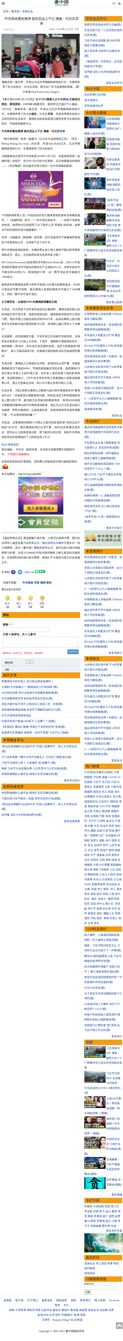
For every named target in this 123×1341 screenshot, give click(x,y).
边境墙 (94, 816)
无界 (111, 1310)
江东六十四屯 (107, 874)
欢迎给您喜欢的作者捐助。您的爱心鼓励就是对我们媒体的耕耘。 (41, 461)
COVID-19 (114, 777)
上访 (112, 869)
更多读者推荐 (72, 821)
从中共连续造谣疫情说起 (16, 715)
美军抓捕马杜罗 (93, 105)
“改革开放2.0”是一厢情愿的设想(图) (114, 205)
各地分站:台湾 (46, 1314)
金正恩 (88, 811)
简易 (107, 1206)
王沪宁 (92, 820)
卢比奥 (97, 777)
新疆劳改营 (98, 884)
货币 (105, 845)
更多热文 (116, 760)
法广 (102, 835)
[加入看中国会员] (40, 513)
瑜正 (108, 1220)
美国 (108, 816)
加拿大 (94, 840)
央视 (94, 889)
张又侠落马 (91, 100)
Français (57, 1319)
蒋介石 (109, 903)
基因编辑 (115, 864)
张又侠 (106, 781)
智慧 (117, 913)
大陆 (96, 864)
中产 (93, 854)
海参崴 (101, 854)
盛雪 (111, 1216)
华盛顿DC (67, 1314)
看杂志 (57, 1310)
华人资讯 (101, 1263)
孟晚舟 (115, 811)
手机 (93, 918)
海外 (94, 898)
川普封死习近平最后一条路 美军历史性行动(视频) (31, 798)
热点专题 (93, 89)
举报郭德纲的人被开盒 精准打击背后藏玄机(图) (30, 774)
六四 (113, 781)
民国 (116, 898)
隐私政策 (61, 1300)
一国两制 (93, 835)
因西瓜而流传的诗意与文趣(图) (102, 24)
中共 (108, 806)
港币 (96, 850)
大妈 (102, 859)
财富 (87, 854)
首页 (5, 11)
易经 (100, 913)
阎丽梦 (116, 806)
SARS (87, 884)
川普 (116, 772)
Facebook (114, 1300)
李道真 (88, 1211)
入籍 (111, 893)
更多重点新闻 (114, 302)
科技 (116, 1263)
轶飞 (102, 1211)
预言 (100, 918)
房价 (108, 859)
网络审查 (93, 874)
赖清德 (106, 811)
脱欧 (102, 840)
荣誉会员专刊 (96, 19)
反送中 (104, 825)
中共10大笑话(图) (94, 987)
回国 (105, 893)
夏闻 (114, 1211)
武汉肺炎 (106, 772)
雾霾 (107, 864)
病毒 (31, 156)
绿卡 (117, 893)
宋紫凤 (88, 1206)
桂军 (87, 903)
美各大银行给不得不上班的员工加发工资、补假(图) (32, 704)
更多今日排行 (114, 527)
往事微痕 (89, 796)
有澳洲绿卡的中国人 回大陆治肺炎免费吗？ (28, 681)
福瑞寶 (83, 1310)
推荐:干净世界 (17, 1310)
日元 (90, 850)
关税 (87, 816)
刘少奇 (107, 908)
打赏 (62, 29)
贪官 (111, 825)
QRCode (29, 572)
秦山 (87, 1220)
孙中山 (101, 903)
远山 (108, 1211)
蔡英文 (116, 854)
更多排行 (116, 1036)
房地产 (104, 850)
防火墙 (88, 869)
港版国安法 (91, 801)
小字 (76, 29)
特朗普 (88, 777)
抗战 (93, 903)
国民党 (114, 801)
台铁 (107, 786)
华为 (87, 830)
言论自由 (111, 884)
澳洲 (4, 267)
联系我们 (85, 1300)
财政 (117, 850)
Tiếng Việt (68, 1319)
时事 (110, 1263)
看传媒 (74, 1310)
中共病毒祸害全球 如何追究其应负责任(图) (27, 698)
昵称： (7, 624)
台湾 (108, 854)
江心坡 (118, 879)
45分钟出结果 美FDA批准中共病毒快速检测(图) (30, 692)
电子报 (19, 1300)
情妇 (117, 825)
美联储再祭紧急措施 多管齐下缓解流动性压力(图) (31, 709)
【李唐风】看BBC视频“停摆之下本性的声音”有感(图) (33, 726)
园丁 (105, 1216)
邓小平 (92, 908)
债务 (114, 840)
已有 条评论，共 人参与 (19, 634)
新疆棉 (88, 791)
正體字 (46, 1319)
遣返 (93, 893)
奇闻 (106, 918)
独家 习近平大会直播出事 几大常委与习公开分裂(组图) (34, 768)
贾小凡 (115, 1206)
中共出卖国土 (104, 796)
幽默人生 (109, 913)
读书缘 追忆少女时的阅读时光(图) (22, 814)
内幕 (90, 825)
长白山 (97, 879)
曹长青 (106, 1225)
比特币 (98, 845)
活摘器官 (98, 786)
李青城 (101, 1220)
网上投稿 (99, 1300)
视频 (89, 1042)
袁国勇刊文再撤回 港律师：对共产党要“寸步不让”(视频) (35, 732)
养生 (96, 923)
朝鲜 (87, 840)
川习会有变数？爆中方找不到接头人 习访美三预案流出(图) (37, 757)
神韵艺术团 (33, 1310)
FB (118, 835)
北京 (87, 859)
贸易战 (88, 781)
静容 (93, 1220)
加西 (83, 1314)
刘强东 (94, 859)
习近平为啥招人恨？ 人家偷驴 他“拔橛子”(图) (29, 762)
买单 (62, 131)
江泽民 (101, 820)
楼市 (111, 850)
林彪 (99, 908)
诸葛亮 (92, 913)
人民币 (113, 845)
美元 (90, 845)
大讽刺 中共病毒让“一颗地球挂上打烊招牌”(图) (30, 687)
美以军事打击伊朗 (95, 94)
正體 (113, 3)
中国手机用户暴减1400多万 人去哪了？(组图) (28, 721)
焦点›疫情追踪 (10, 444)
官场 (111, 830)
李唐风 (98, 1216)
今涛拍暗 (98, 1206)
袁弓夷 (117, 796)
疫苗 (111, 791)
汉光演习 (104, 801)
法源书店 (46, 1310)
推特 (57, 1305)
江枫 (114, 1220)
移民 (106, 889)
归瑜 (96, 1211)
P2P (101, 864)
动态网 (104, 1310)
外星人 (114, 918)
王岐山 (97, 811)
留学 (119, 889)
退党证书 (93, 1310)
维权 (96, 869)
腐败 (93, 830)
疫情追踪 (89, 1273)
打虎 (105, 830)
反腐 (99, 830)
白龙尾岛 (107, 879)
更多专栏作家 (114, 1230)
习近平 (97, 781)
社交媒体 (110, 835)
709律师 (104, 869)
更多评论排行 (72, 780)
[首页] (61, 5)
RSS (66, 1305)
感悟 (87, 918)
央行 (108, 840)
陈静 (90, 1216)
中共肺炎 (62, 99)
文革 (90, 923)
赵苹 (117, 1216)
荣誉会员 (34, 542)
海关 (87, 893)
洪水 (117, 791)
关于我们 (32, 1300)
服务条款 (47, 1300)
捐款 (73, 1300)
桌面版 (7, 1300)
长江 (104, 791)
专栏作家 (93, 1200)
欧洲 (76, 1314)
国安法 (97, 791)
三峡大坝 (116, 786)
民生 (87, 898)
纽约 (58, 1314)
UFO (102, 806)
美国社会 (27, 11)
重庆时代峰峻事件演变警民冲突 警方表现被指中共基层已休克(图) (103, 432)
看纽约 (66, 1310)
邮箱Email (89, 1284)
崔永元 (110, 820)
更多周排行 (115, 652)
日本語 (78, 1319)
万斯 (102, 816)
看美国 (15, 11)
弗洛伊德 (93, 806)
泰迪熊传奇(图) (93, 409)
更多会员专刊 (114, 82)
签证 (99, 893)
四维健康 (95, 1225)
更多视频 (116, 1194)
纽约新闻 (89, 1268)
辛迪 (113, 1225)
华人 (100, 889)
